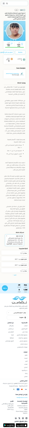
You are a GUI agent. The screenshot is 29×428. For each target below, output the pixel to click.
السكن (25, 367)
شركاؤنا (12, 338)
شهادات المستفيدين (22, 347)
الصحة (25, 358)
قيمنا (12, 335)
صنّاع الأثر (11, 326)
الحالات (25, 326)
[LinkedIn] (16, 418)
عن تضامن (11, 329)
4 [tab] (11, 40)
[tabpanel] (14, 31)
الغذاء (25, 364)
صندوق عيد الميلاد (22, 338)
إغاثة (26, 373)
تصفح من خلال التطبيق (8, 52)
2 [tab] (16, 40)
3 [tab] (13, 40)
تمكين (25, 376)
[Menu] (3, 3)
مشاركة (20, 52)
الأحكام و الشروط (23, 386)
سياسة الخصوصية (13, 386)
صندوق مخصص (23, 341)
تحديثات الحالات (23, 344)
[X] (19, 418)
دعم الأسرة (24, 370)
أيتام (26, 361)
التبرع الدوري (24, 329)
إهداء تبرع (25, 332)
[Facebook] (23, 418)
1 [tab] (18, 40)
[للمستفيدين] (5, 288)
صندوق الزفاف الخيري (22, 335)
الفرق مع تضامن (9, 341)
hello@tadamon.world (22, 397)
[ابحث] (7, 3)
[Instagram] (26, 418)
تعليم (26, 355)
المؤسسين (11, 332)
